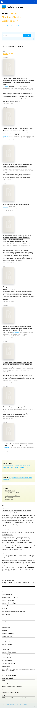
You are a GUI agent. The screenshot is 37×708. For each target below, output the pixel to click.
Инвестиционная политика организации (16, 204)
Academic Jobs (6, 666)
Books (5, 13)
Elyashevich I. (6, 136)
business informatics (8, 465)
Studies (4, 619)
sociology (12, 469)
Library (3, 689)
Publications (14, 7)
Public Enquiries (6, 614)
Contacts (7, 704)
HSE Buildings (5, 609)
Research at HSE (15, 26)
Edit (34, 706)
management (25, 467)
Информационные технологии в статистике (17, 287)
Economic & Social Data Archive (10, 692)
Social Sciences (9, 499)
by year (11, 53)
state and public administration (23, 469)
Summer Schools (6, 639)
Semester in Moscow (7, 642)
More (11, 480)
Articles (13, 13)
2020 (30, 477)
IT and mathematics (15, 467)
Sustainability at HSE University (10, 597)
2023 (21, 477)
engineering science (25, 465)
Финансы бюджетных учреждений (14, 407)
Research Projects (6, 657)
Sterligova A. (5, 206)
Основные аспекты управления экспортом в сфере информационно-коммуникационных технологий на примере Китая (17, 328)
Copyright (12, 704)
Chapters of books (11, 17)
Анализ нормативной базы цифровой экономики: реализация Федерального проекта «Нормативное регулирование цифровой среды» (18, 81)
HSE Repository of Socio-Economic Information (15, 698)
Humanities (8, 494)
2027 (10, 477)
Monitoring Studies (7, 660)
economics (16, 465)
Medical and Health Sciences (12, 496)
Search (27, 35)
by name (5, 53)
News (3, 505)
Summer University (7, 636)
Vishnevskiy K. (6, 447)
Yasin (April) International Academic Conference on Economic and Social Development (18, 669)
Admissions (5, 622)
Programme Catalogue (8, 625)
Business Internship (7, 644)
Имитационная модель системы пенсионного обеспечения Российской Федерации (17, 165)
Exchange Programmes (8, 633)
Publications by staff (7, 678)
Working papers (10, 20)
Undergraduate (6, 627)
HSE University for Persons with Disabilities (13, 611)
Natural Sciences (9, 497)
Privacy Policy (19, 704)
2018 (7, 480)
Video (3, 695)
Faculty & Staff (6, 606)
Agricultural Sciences (10, 490)
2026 (13, 477)
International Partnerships (9, 603)
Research (5, 649)
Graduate (4, 630)
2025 (15, 477)
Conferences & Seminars (8, 663)
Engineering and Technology (12, 492)
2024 (18, 477)
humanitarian (6, 467)
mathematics (6, 469)
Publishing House (6, 684)
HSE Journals (5, 681)
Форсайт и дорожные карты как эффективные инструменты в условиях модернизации (18, 444)
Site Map (25, 704)
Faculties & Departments (8, 600)
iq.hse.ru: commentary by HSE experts (12, 686)
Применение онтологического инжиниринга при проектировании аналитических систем (17, 363)
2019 (4, 480)
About (4, 589)
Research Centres (6, 655)
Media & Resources (9, 675)
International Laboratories (9, 652)
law (21, 467)
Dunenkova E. (6, 86)
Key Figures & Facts (7, 594)
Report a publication (6, 26)
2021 (27, 477)
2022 (24, 477)
